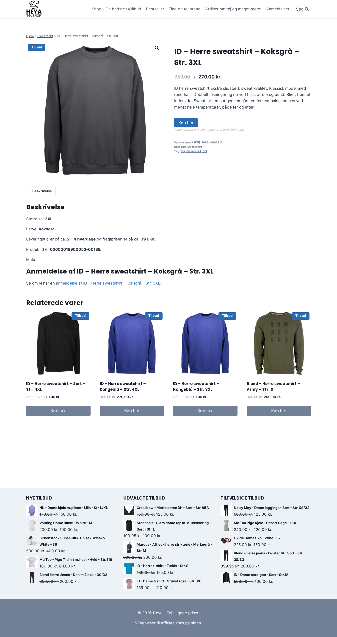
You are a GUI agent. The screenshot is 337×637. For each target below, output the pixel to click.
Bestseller (155, 9)
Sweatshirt (45, 36)
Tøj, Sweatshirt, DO (194, 151)
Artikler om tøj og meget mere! (233, 9)
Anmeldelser (277, 9)
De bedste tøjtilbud (123, 9)
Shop (96, 9)
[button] (157, 48)
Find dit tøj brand (185, 9)
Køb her (185, 122)
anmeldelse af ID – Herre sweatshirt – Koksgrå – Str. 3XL (108, 283)
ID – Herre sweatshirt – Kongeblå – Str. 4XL (123, 386)
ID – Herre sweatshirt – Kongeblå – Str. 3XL (196, 386)
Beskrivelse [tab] (42, 191)
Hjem (30, 36)
